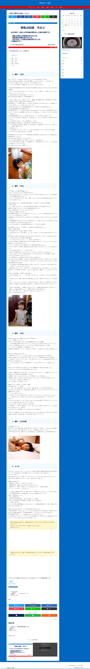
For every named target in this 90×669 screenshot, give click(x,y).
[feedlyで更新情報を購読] (33, 615)
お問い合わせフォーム (73, 665)
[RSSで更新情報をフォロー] (49, 615)
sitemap (80, 665)
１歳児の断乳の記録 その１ (15, 50)
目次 (13, 55)
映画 (72, 63)
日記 (72, 60)
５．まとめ (12, 65)
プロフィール (72, 57)
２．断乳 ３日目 (13, 60)
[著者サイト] (16, 615)
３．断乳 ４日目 (13, 61)
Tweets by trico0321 (66, 50)
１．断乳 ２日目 (13, 58)
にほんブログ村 (11, 583)
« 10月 (63, 30)
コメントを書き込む (33, 639)
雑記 (72, 75)
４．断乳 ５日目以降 (14, 63)
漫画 (72, 69)
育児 (10, 599)
